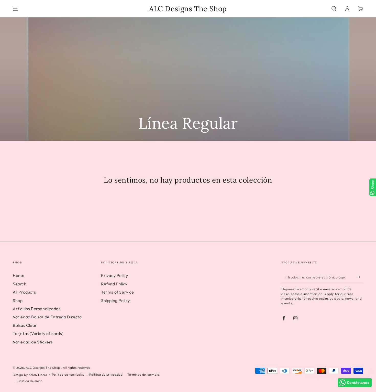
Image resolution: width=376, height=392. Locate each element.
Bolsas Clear (25, 325)
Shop (18, 300)
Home (18, 275)
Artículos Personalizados (36, 308)
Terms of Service (117, 292)
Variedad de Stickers (33, 341)
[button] (333, 8)
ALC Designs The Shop (43, 367)
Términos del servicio (143, 374)
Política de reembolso (68, 374)
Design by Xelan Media (30, 375)
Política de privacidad (106, 374)
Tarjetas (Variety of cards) (38, 333)
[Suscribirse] (360, 277)
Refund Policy (114, 283)
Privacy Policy (114, 275)
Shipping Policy (115, 300)
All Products (24, 292)
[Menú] (15, 8)
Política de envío (30, 381)
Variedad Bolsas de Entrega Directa (47, 316)
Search (20, 283)
